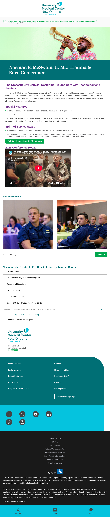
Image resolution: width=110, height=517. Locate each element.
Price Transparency (55, 463)
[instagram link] (22, 422)
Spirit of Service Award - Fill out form (25, 141)
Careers (57, 364)
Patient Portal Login (16, 376)
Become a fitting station (17, 284)
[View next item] (16, 255)
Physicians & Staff (61, 376)
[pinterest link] (9, 422)
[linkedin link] (49, 414)
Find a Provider (14, 364)
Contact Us (58, 382)
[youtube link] (36, 414)
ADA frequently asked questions (14, 502)
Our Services (44, 21)
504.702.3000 (13, 350)
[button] (102, 303)
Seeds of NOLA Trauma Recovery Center (24, 303)
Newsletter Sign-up (66, 396)
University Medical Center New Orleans (22, 21)
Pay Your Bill (13, 382)
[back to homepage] (3, 21)
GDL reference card (15, 296)
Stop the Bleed (13, 290)
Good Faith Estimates (55, 459)
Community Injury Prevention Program (23, 278)
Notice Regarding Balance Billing (55, 456)
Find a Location (14, 370)
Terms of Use (55, 445)
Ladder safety (13, 271)
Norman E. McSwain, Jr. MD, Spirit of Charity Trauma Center (73, 21)
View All (101, 254)
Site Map (55, 442)
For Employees (60, 389)
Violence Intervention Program (20, 320)
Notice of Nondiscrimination (55, 449)
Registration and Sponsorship (26, 315)
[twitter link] (22, 414)
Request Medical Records (18, 389)
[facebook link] (9, 414)
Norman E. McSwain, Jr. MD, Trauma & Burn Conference (29, 309)
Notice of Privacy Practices (55, 452)
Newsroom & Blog (61, 370)
